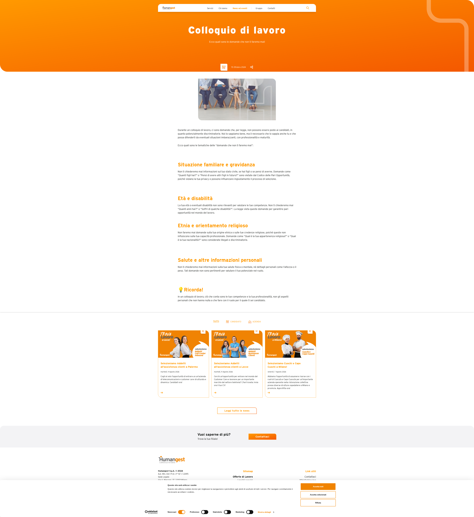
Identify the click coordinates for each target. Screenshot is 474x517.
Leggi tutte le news (237, 410)
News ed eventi (240, 8)
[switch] (204, 512)
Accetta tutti (318, 486)
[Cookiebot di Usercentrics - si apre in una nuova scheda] (151, 512)
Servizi (210, 8)
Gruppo (259, 8)
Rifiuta (318, 503)
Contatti (271, 8)
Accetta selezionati (318, 495)
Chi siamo (223, 8)
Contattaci (262, 436)
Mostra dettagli (264, 512)
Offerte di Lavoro (243, 476)
